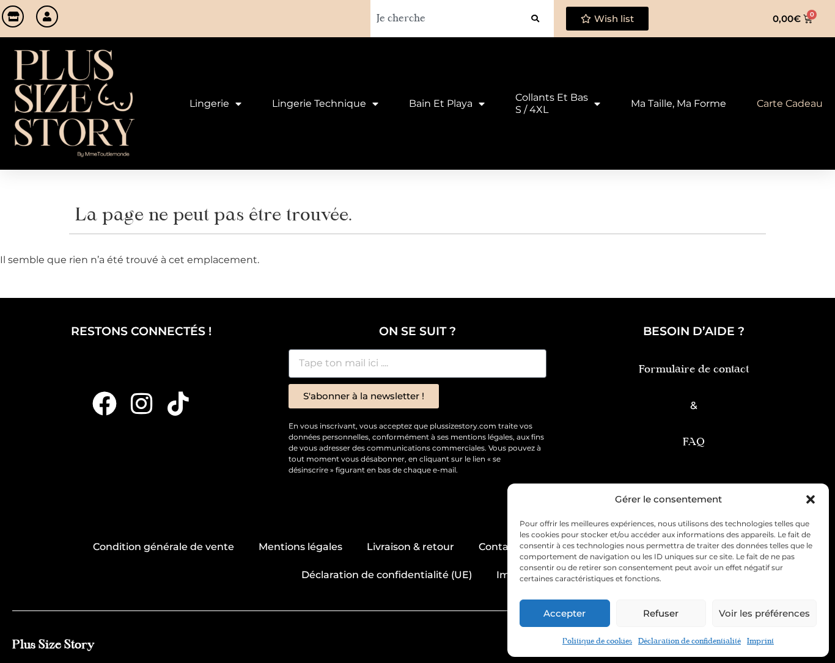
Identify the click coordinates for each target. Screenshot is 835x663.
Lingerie (209, 103)
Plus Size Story (53, 645)
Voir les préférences (764, 613)
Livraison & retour (410, 546)
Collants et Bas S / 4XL (551, 103)
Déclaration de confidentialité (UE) (386, 575)
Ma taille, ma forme (678, 103)
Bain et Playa (441, 103)
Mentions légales (300, 546)
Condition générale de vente (163, 546)
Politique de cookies (597, 641)
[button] (810, 499)
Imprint (760, 641)
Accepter (564, 613)
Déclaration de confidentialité (689, 641)
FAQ (694, 442)
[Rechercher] (535, 18)
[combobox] (443, 18)
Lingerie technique (319, 103)
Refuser (661, 613)
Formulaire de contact (694, 369)
